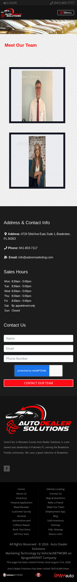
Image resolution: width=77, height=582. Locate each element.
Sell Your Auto (21, 534)
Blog (55, 516)
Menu (67, 13)
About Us (21, 493)
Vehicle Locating (55, 489)
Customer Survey (21, 511)
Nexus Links (55, 534)
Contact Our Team (38, 383)
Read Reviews (21, 507)
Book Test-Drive (21, 529)
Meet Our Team (55, 507)
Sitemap (55, 525)
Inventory (21, 498)
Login (11, 3)
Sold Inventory (55, 520)
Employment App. (56, 511)
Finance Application (21, 502)
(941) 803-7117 (63, 3)
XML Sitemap (55, 529)
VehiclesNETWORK (54, 553)
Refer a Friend (55, 502)
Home (21, 489)
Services (21, 516)
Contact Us (56, 493)
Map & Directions (55, 498)
